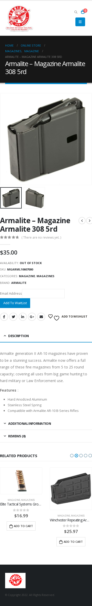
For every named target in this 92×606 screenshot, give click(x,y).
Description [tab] (18, 335)
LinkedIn (23, 317)
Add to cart (23, 542)
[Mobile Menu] (80, 21)
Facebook (4, 317)
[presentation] (6, 139)
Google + (32, 317)
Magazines (45, 276)
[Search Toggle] (76, 12)
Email (41, 317)
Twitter (13, 317)
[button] (72, 456)
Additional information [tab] (29, 423)
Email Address (11, 293)
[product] (21, 489)
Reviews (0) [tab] (16, 436)
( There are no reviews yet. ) (41, 237)
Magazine (27, 276)
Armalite (18, 283)
